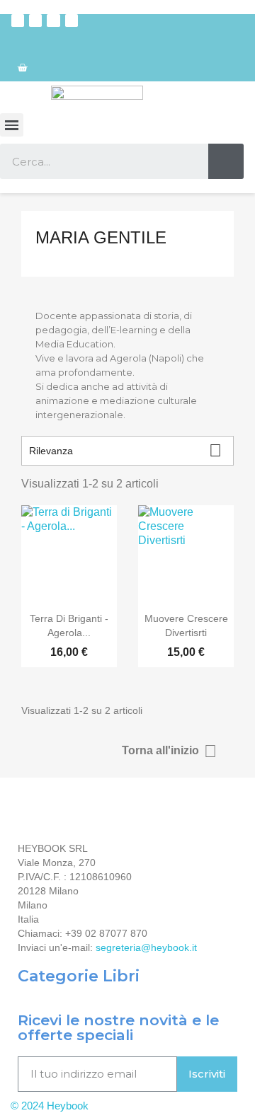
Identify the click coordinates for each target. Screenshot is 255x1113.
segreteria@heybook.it (146, 947)
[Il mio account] (237, 39)
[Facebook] (17, 20)
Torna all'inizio (169, 751)
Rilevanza (125, 450)
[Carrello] (22, 67)
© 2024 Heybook (50, 1106)
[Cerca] (226, 161)
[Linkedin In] (71, 20)
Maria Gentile (100, 237)
